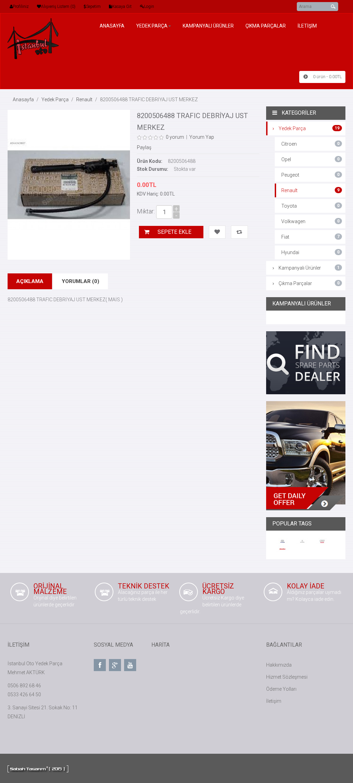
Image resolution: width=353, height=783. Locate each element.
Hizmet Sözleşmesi (286, 677)
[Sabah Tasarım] (38, 768)
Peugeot (310, 175)
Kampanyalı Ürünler (309, 268)
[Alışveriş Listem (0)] (39, 6)
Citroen (310, 144)
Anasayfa (23, 99)
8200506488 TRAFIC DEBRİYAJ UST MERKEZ (149, 99)
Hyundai (310, 252)
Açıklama (29, 281)
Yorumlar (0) (80, 281)
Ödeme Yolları (281, 689)
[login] (142, 6)
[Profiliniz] (11, 6)
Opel (310, 159)
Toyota (310, 206)
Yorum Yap (201, 137)
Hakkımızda (279, 665)
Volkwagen (310, 221)
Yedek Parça (55, 99)
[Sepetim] (85, 6)
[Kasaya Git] (110, 6)
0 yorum (175, 137)
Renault (84, 99)
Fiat (310, 237)
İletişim (273, 701)
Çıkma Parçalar (309, 283)
